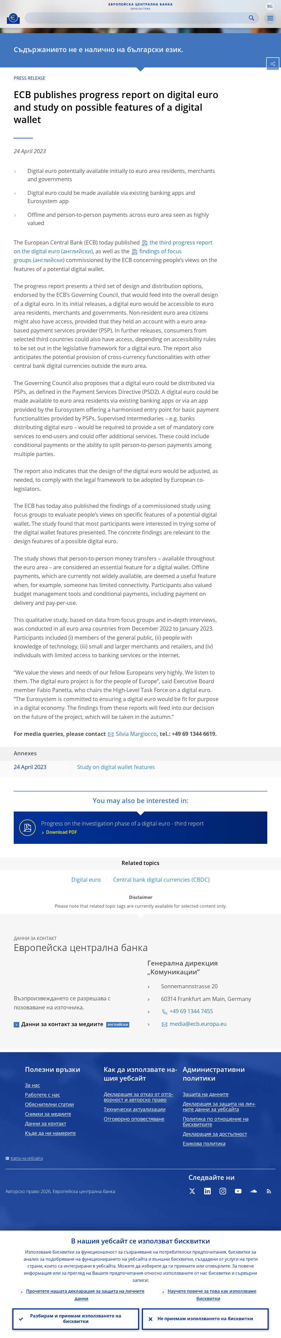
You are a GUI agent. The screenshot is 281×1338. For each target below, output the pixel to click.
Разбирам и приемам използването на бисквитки (75, 1319)
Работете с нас (42, 1095)
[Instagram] (222, 1191)
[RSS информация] (269, 1191)
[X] (192, 1191)
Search (251, 18)
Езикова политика (204, 1143)
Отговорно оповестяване (134, 1119)
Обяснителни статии (49, 1104)
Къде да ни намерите (50, 1133)
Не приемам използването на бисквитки (205, 1319)
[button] (270, 6)
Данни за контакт (45, 1123)
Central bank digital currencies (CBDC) (161, 880)
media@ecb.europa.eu (198, 1024)
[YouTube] (238, 1191)
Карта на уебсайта (27, 1158)
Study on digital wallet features (116, 767)
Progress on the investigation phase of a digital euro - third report (122, 828)
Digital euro (86, 880)
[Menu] (270, 18)
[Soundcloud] (253, 1191)
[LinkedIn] (207, 1191)
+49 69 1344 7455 (191, 1012)
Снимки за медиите (48, 1114)
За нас (32, 1085)
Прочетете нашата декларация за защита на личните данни (85, 1295)
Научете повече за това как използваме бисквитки (212, 1295)
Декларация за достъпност (215, 1134)
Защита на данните (206, 1094)
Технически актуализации (134, 1109)
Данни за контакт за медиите (62, 1024)
